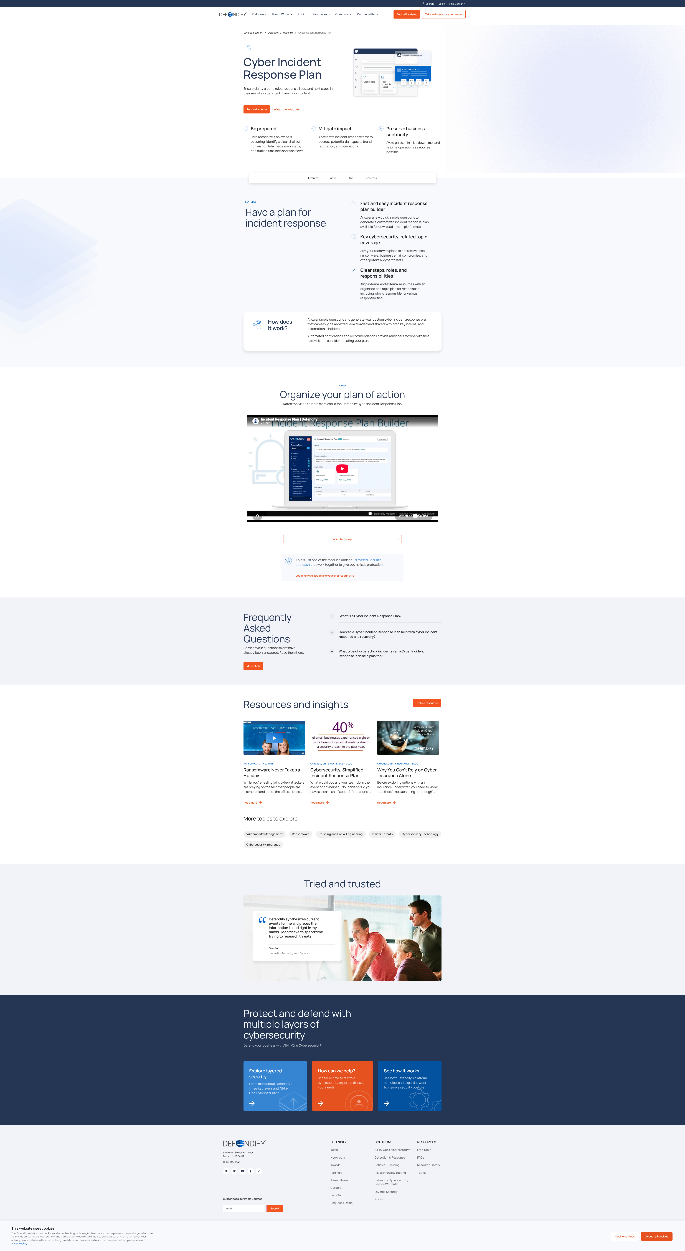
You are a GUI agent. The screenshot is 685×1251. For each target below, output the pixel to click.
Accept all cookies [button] (656, 1236)
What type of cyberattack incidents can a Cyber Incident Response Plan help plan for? (381, 653)
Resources (371, 178)
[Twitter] (234, 1171)
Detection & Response (280, 32)
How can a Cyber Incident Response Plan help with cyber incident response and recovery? (388, 634)
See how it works (401, 1071)
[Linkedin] (226, 1171)
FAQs (350, 178)
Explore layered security (265, 1074)
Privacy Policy (19, 1243)
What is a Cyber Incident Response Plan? (371, 616)
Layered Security (252, 32)
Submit (274, 1208)
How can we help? (336, 1071)
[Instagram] (259, 1171)
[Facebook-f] (251, 1171)
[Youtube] (242, 1171)
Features (313, 178)
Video (333, 178)
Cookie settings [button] (625, 1236)
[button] (342, 539)
